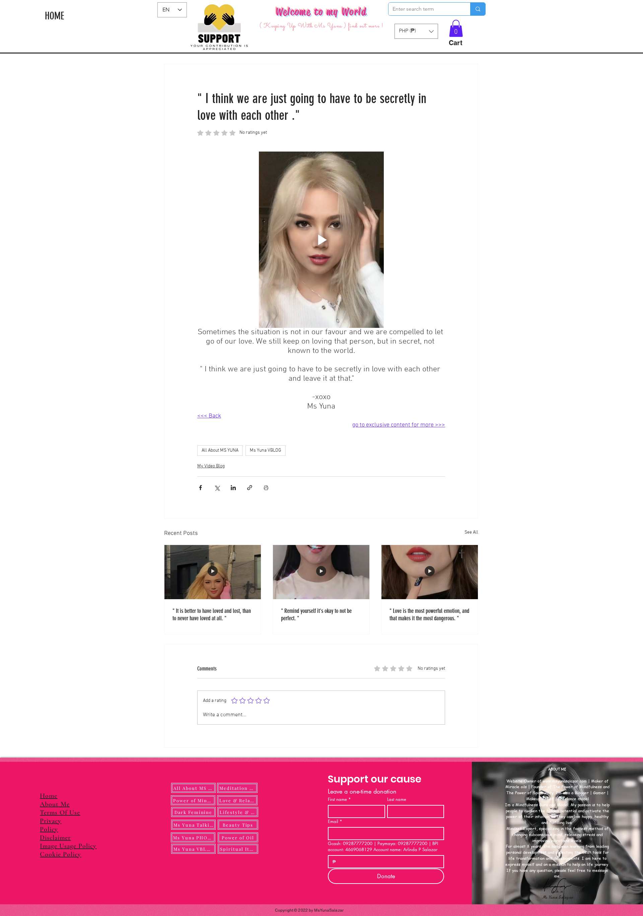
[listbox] (416, 31)
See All (471, 532)
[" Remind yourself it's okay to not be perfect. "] (321, 572)
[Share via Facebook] (200, 487)
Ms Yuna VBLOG (265, 450)
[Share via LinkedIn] (233, 487)
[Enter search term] (477, 9)
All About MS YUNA (220, 450)
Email (335, 821)
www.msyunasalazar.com (565, 781)
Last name (396, 799)
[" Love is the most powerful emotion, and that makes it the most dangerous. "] (429, 572)
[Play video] (321, 240)
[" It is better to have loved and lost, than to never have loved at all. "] (212, 572)
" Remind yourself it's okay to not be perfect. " (316, 614)
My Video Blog (211, 466)
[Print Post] (266, 487)
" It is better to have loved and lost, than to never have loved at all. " (211, 614)
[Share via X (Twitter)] (217, 487)
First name (339, 799)
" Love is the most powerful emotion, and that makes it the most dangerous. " (429, 614)
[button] (456, 28)
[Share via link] (249, 487)
